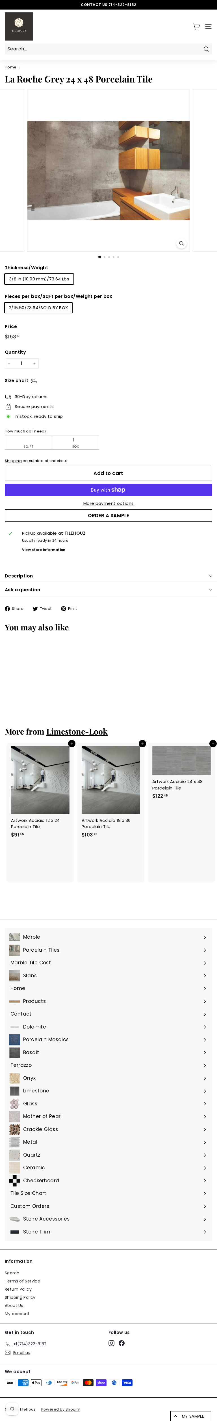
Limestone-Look (77, 731)
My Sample (193, 1416)
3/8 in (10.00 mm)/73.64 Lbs (39, 279)
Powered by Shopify (60, 1409)
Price (11, 326)
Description (19, 576)
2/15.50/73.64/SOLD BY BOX (38, 308)
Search (12, 1273)
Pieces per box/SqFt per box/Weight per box (58, 296)
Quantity (15, 352)
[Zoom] (181, 243)
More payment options (108, 503)
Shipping (13, 460)
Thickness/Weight (26, 267)
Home (11, 67)
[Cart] (196, 26)
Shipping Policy (20, 1297)
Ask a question (22, 589)
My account (17, 1314)
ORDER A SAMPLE (108, 515)
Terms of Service (22, 1281)
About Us (14, 1305)
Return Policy (18, 1289)
